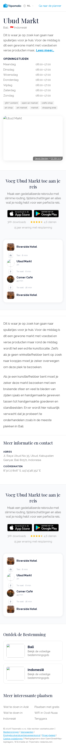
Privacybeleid (48, 735)
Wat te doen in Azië (16, 707)
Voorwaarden (27, 732)
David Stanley (41, 158)
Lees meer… (45, 50)
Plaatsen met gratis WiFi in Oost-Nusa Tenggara (46, 712)
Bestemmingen (11, 732)
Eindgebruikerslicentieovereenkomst (21, 735)
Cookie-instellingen (13, 738)
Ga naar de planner (50, 5)
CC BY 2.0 (56, 158)
